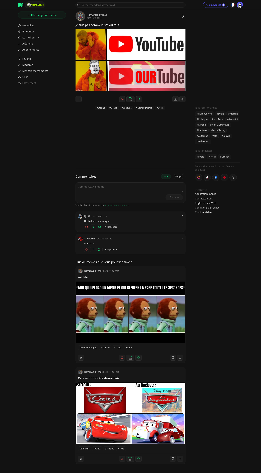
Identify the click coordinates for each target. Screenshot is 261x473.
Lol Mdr (85, 448)
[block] (182, 99)
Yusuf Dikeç (219, 130)
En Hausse (28, 31)
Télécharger (43, 15)
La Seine (202, 130)
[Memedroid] (20, 5)
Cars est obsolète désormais (98, 378)
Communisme (144, 107)
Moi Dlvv (218, 119)
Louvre (226, 135)
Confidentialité (203, 212)
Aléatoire (27, 43)
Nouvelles (28, 25)
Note (165, 176)
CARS (98, 448)
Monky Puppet (89, 347)
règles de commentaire (116, 205)
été (215, 135)
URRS (161, 107)
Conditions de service (207, 207)
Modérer (27, 65)
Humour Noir (205, 113)
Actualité (233, 119)
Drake (114, 107)
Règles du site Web (205, 203)
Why (129, 347)
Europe (202, 124)
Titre (121, 448)
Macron (234, 113)
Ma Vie (106, 347)
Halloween (203, 141)
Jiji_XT (87, 216)
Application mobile (205, 194)
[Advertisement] (217, 56)
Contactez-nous (204, 198)
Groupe (225, 156)
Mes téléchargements (35, 71)
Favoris (26, 59)
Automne (203, 135)
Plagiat (110, 448)
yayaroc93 (90, 238)
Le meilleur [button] (29, 37)
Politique (203, 119)
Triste (118, 347)
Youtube (127, 107)
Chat (25, 77)
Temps (178, 176)
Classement (29, 83)
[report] (175, 99)
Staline (101, 107)
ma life (83, 277)
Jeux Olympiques (220, 124)
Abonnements (30, 49)
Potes (213, 156)
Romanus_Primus (97, 14)
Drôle (221, 113)
